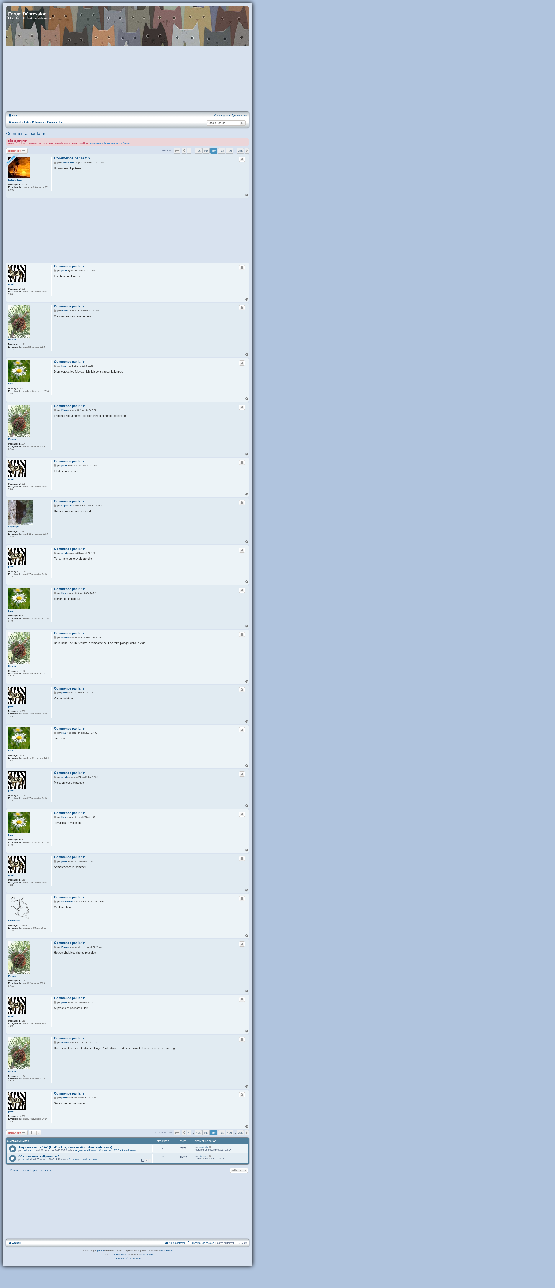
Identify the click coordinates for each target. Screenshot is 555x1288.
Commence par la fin (26, 133)
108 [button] (221, 151)
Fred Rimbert (166, 1250)
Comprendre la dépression (83, 1159)
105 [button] (198, 151)
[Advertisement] (127, 79)
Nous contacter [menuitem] (177, 1243)
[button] (177, 150)
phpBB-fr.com (119, 1254)
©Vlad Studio (146, 1254)
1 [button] (189, 151)
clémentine (14, 920)
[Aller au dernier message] (210, 1147)
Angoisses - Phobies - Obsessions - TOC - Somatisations (105, 1150)
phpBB (100, 1250)
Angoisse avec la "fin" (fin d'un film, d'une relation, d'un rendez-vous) (65, 1147)
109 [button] (229, 151)
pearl (11, 284)
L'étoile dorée (15, 180)
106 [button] (206, 151)
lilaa (10, 383)
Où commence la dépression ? (39, 1156)
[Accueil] (127, 26)
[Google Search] (242, 123)
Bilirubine (203, 1156)
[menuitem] (12, 115)
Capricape (13, 526)
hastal (26, 1159)
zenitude (27, 1150)
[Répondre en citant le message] (242, 159)
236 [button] (240, 151)
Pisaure (12, 339)
